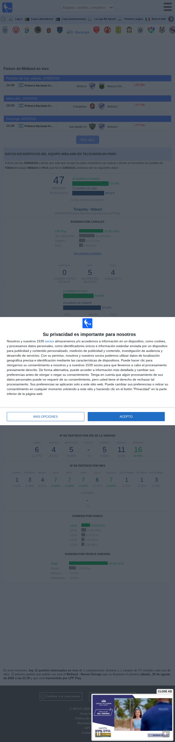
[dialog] (87, 371)
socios (49, 341)
